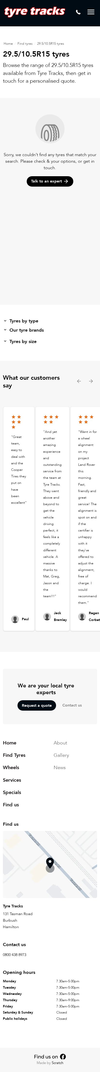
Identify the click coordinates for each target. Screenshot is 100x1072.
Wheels (11, 767)
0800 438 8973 (14, 954)
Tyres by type (23, 321)
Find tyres (25, 43)
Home (8, 43)
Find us (11, 805)
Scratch (57, 1062)
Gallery (61, 755)
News (60, 767)
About (60, 743)
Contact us (72, 705)
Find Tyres (14, 755)
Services (12, 780)
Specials (12, 792)
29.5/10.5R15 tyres (50, 43)
